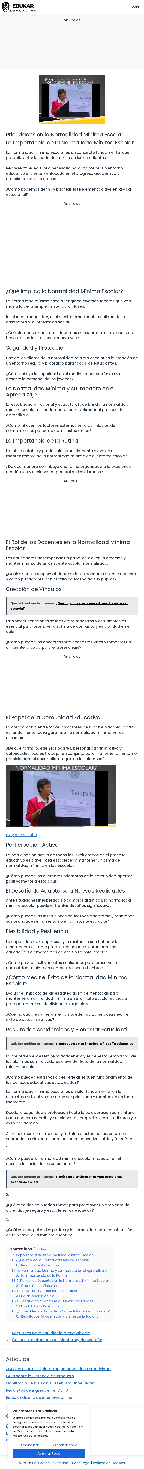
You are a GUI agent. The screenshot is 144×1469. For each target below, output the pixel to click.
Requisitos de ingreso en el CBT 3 (37, 1390)
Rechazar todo (64, 1445)
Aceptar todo (48, 1453)
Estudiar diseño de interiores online (39, 1397)
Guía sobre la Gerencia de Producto (40, 1376)
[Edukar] (19, 7)
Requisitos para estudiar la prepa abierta (51, 1333)
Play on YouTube (21, 834)
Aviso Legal (81, 1463)
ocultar (41, 1249)
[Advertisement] (72, 44)
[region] (49, 1433)
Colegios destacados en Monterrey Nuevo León (57, 1339)
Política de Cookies (109, 1463)
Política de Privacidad (50, 1463)
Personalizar (29, 1445)
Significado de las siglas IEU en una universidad (50, 1383)
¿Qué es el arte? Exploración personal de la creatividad (58, 1368)
